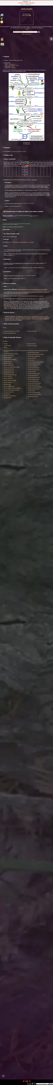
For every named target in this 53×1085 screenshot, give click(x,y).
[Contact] (32, 1084)
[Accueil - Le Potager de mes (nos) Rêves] (28, 1084)
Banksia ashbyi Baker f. (9, 355)
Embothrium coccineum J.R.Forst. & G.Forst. (38, 350)
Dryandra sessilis (7, 397)
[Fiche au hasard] (26, 1081)
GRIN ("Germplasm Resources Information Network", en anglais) (26, 317)
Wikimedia (27, 143)
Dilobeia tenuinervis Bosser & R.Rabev (12, 388)
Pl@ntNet (7, 318)
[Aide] (3, 1076)
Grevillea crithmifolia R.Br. (33, 367)
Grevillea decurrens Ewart (33, 369)
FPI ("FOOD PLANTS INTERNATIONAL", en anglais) (23, 179)
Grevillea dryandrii (32, 371)
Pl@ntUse (12, 318)
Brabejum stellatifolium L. (9, 386)
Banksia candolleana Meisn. (10, 359)
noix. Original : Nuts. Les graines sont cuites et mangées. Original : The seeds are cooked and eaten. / (23, 220)
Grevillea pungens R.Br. (33, 396)
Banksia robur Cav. (8, 376)
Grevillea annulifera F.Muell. (34, 363)
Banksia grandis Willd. (9, 365)
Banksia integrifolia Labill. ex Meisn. (12, 367)
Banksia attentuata (8, 357)
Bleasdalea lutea (7, 384)
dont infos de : (26, 258)
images (26, 316)
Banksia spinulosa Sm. (9, 382)
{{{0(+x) (38, 189)
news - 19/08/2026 (26, 4)
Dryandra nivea (7, 393)
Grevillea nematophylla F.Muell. (35, 386)
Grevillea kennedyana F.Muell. (34, 383)
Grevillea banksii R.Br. (32, 365)
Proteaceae (13, 67)
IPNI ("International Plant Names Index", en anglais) (24, 292)
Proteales (13, 66)
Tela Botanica (46, 317)
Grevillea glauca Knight (33, 375)
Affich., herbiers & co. (26, 34)
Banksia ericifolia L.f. (8, 363)
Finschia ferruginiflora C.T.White (18, 151)
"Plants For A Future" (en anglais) (23, 318)
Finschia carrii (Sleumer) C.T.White (11, 331)
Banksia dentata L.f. (8, 361)
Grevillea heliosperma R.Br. (34, 377)
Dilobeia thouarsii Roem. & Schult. (11, 390)
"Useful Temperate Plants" (10, 320)
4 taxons (19, 328)
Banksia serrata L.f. (8, 378)
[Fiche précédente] (23, 1081)
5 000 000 (25, 1)
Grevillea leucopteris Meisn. (34, 384)
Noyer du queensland (32, 345)
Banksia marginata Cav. (9, 370)
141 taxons (25, 368)
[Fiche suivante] (30, 1081)
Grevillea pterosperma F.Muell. (34, 394)
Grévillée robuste (7, 345)
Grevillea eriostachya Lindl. (34, 373)
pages (22, 316)
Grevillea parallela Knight (33, 388)
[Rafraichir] (35, 1084)
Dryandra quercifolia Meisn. (10, 395)
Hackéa (5, 347)
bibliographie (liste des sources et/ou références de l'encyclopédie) (32, 289)
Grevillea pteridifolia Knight (34, 392)
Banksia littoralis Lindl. (9, 368)
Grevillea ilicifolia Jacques (33, 379)
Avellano (5, 343)
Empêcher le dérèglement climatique (26, 2)
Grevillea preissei (31, 390)
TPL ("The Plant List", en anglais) (36, 316)
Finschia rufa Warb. (32, 331)
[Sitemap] (30, 1084)
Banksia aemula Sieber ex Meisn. (11, 353)
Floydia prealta (31, 360)
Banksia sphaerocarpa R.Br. (10, 380)
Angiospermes (12, 64)
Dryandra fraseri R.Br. (9, 391)
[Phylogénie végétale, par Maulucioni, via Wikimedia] (26, 140)
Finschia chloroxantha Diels (10, 333)
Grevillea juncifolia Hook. (33, 381)
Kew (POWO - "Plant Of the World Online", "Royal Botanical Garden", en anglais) (26, 292)
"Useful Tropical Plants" (36, 318)
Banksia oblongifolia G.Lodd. (10, 374)
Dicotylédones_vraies (13, 65)
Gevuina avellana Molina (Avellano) (35, 362)
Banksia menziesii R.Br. (9, 372)
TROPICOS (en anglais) (37, 317)
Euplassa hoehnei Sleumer (33, 352)
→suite (26, 29)
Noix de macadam (32, 343)
